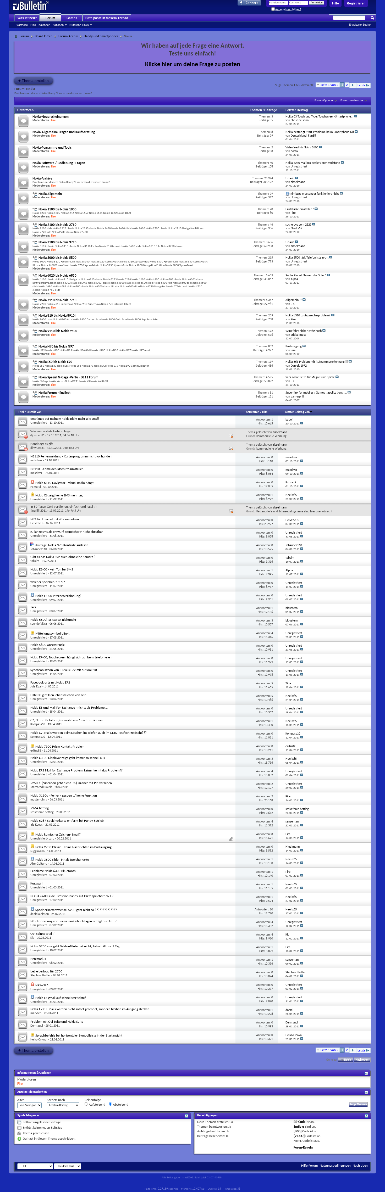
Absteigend (120, 1104)
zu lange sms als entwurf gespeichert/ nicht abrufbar (66, 532)
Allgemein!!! (293, 300)
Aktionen (58, 24)
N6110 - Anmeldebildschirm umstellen (57, 469)
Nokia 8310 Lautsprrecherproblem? (308, 315)
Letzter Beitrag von (297, 412)
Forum (50, 18)
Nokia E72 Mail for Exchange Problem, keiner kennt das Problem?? (76, 770)
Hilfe (335, 3)
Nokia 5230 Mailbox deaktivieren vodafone (312, 163)
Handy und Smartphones (101, 36)
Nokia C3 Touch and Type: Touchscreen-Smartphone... (319, 116)
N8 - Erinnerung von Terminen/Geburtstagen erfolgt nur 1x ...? (73, 921)
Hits (264, 412)
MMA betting (39, 808)
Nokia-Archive (42, 178)
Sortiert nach (56, 1100)
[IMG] (297, 1131)
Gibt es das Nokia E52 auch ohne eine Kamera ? (63, 557)
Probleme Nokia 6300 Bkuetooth (53, 871)
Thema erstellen (33, 80)
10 (271, 909)
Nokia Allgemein (50, 194)
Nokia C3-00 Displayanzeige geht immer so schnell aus (67, 758)
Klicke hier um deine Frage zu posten (192, 64)
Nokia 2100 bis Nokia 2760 (57, 225)
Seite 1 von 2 (329, 85)
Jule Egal (36, 686)
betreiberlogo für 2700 (46, 971)
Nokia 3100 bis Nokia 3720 (57, 242)
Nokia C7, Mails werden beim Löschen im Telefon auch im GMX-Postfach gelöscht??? (88, 733)
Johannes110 (38, 549)
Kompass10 (37, 724)
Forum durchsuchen (352, 100)
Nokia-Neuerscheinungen (50, 117)
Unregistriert (38, 422)
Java (33, 607)
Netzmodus (38, 959)
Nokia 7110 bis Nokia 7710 (57, 300)
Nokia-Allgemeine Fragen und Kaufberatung (63, 132)
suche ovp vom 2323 (298, 224)
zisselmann (280, 432)
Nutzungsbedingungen (335, 1165)
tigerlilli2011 (38, 510)
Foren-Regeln (303, 1147)
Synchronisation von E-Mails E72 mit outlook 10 (63, 670)
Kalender (44, 24)
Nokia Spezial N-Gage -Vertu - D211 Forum (68, 377)
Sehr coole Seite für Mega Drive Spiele (310, 377)
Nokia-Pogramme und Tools (52, 147)
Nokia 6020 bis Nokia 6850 (57, 275)
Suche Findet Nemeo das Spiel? (305, 275)
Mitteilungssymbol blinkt (52, 633)
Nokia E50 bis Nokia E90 (55, 362)
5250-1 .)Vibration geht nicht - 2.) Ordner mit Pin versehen (71, 783)
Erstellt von (34, 412)
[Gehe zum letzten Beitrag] (301, 423)
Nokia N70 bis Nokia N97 (56, 346)
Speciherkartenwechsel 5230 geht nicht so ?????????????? (76, 910)
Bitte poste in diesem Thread (106, 18)
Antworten (252, 412)
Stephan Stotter (40, 975)
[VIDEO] (299, 1136)
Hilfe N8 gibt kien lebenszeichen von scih (58, 695)
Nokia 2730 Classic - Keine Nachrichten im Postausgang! (74, 847)
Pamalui (35, 487)
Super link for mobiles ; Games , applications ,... (316, 392)
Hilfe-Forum (309, 1165)
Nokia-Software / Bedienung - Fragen (58, 163)
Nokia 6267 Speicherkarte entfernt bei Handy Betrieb (67, 820)
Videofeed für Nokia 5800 (301, 147)
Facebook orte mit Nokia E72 (50, 682)
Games (72, 18)
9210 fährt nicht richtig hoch (303, 331)
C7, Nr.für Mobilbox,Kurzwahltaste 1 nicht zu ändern (66, 720)
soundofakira (38, 623)
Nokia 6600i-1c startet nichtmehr (53, 620)
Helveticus (36, 523)
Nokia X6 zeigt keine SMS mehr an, (59, 495)
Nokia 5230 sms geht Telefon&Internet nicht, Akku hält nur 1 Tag (74, 946)
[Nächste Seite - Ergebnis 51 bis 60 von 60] (352, 85)
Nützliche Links (79, 24)
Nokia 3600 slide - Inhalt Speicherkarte (62, 859)
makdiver (36, 460)
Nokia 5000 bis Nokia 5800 (57, 258)
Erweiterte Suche (360, 24)
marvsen (35, 1013)
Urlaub (289, 178)
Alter (20, 1100)
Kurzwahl (36, 883)
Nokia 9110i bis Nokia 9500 (57, 331)
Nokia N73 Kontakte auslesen (68, 545)
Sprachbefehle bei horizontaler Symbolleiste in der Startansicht (78, 1035)
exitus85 (35, 750)
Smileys (299, 1126)
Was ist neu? (27, 18)
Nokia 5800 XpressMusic (47, 645)
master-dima (38, 799)
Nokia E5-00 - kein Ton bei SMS (51, 569)
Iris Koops (36, 824)
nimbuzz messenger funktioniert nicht (314, 193)
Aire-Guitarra (38, 863)
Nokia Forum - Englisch (54, 393)
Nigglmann (37, 851)
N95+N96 (41, 985)
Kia (32, 937)
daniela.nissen (39, 914)
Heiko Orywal (38, 1039)
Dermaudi (36, 1025)
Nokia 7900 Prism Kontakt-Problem (59, 746)
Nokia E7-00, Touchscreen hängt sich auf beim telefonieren (71, 657)
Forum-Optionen (324, 100)
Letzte (361, 85)
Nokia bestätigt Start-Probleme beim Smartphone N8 (319, 132)
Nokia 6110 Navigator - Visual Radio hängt (64, 483)
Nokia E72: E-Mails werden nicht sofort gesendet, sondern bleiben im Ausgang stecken (89, 1009)
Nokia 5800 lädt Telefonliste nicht (306, 257)
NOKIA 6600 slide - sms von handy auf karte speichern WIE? (71, 896)
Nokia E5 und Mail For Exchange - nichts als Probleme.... (69, 707)
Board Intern (43, 36)
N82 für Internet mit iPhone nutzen (54, 519)
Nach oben (362, 1060)
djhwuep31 (37, 435)
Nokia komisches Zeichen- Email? (58, 834)
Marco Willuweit (41, 787)
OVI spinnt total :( (42, 934)
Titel (21, 412)
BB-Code (300, 1122)
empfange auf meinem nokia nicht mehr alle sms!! (64, 419)
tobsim (34, 561)
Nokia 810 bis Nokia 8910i (56, 315)
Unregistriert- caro (42, 838)
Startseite (22, 24)
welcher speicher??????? (47, 582)
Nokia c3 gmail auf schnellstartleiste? (60, 998)
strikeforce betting (42, 812)
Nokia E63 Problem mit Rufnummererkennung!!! (316, 361)
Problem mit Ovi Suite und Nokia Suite (56, 1021)
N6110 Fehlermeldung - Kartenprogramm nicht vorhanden (71, 456)
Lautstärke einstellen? (299, 209)
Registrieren (356, 3)
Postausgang (293, 346)
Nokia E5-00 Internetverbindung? (58, 596)
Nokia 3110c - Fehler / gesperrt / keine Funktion (63, 795)
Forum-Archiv (68, 36)
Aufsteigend (96, 1104)
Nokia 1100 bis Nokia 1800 (57, 209)
